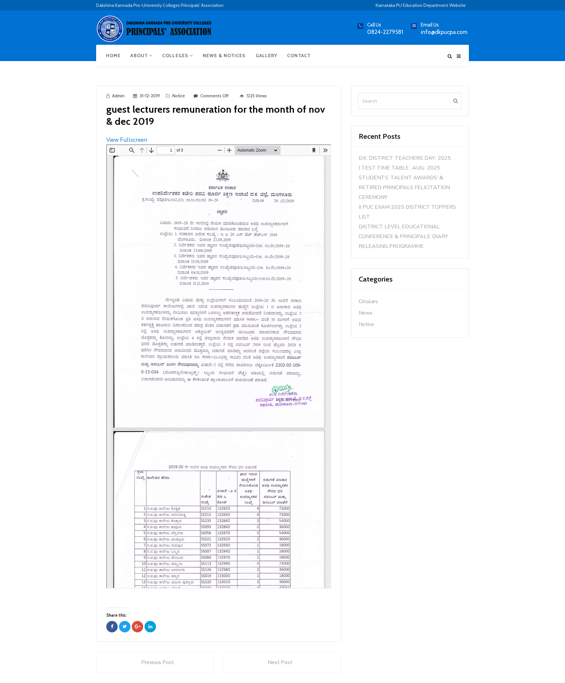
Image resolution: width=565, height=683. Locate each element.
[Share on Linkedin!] (150, 626)
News (365, 313)
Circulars (368, 301)
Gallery (267, 55)
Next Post (280, 662)
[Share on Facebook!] (112, 626)
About (139, 55)
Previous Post (157, 662)
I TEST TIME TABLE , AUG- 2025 (399, 167)
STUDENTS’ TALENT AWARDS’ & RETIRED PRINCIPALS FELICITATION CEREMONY (404, 187)
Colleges (176, 55)
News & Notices (224, 55)
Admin (118, 95)
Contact (299, 55)
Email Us (430, 25)
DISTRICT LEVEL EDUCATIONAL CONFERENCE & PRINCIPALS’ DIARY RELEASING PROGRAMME (403, 236)
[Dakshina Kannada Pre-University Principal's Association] (155, 31)
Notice (178, 95)
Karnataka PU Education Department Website (421, 5)
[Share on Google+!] (137, 626)
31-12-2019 (150, 95)
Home (113, 55)
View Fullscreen (126, 140)
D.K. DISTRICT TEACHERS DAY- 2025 (405, 158)
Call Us (374, 25)
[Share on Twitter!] (124, 626)
